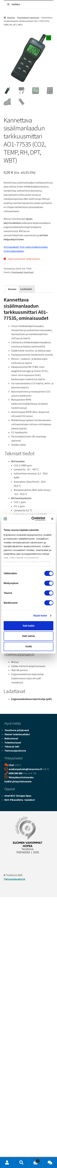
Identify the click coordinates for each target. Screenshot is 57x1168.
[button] (48, 37)
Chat (11, 765)
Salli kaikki (28, 625)
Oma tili (7, 1162)
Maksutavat (11, 738)
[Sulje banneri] (52, 519)
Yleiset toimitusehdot (17, 734)
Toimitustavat (12, 742)
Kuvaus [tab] (12, 289)
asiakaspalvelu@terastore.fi (25, 769)
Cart (33, 1160)
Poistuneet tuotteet (28, 17)
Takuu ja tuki (11, 746)
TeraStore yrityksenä (16, 730)
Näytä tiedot (40, 615)
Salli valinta (28, 636)
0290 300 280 (15, 773)
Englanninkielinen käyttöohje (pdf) (31, 699)
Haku (21, 1162)
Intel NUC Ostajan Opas (17, 795)
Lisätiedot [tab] (26, 289)
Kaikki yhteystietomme (18, 781)
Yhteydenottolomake (21, 777)
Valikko (16, 4)
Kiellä (28, 646)
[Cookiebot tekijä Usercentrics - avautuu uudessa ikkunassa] (33, 519)
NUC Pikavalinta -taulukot (19, 799)
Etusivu (11, 17)
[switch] (48, 583)
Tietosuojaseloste (15, 750)
